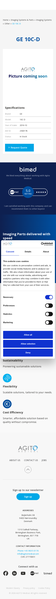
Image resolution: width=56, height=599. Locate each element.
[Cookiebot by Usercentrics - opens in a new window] (41, 244)
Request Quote (19, 147)
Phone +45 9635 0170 (28, 550)
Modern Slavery (13, 588)
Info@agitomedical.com (28, 553)
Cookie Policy (44, 588)
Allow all (28, 335)
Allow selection (28, 344)
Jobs (44, 460)
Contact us (31, 460)
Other (7, 23)
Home (5, 20)
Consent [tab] (10, 251)
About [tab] (46, 251)
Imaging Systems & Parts (22, 20)
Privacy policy (29, 588)
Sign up (28, 496)
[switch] (49, 305)
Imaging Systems (44, 20)
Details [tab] (28, 251)
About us (14, 460)
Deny (28, 352)
